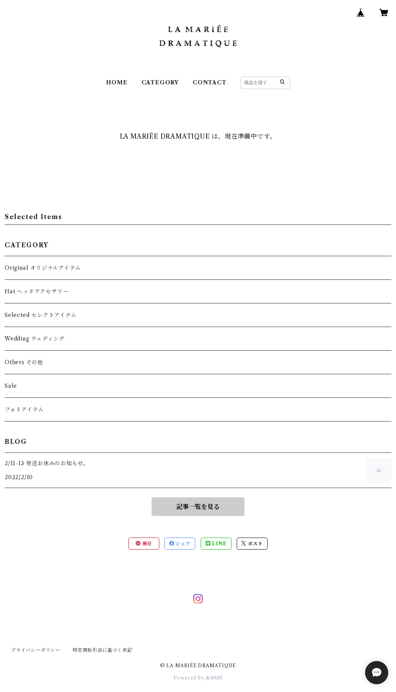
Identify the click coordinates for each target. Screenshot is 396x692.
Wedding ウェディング (35, 338)
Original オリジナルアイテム (42, 267)
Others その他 (24, 362)
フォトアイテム (24, 409)
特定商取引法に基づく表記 (102, 650)
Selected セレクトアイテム (41, 315)
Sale (11, 385)
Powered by (190, 678)
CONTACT (210, 82)
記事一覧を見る (198, 506)
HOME (116, 82)
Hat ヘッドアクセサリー (36, 291)
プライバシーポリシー (35, 650)
